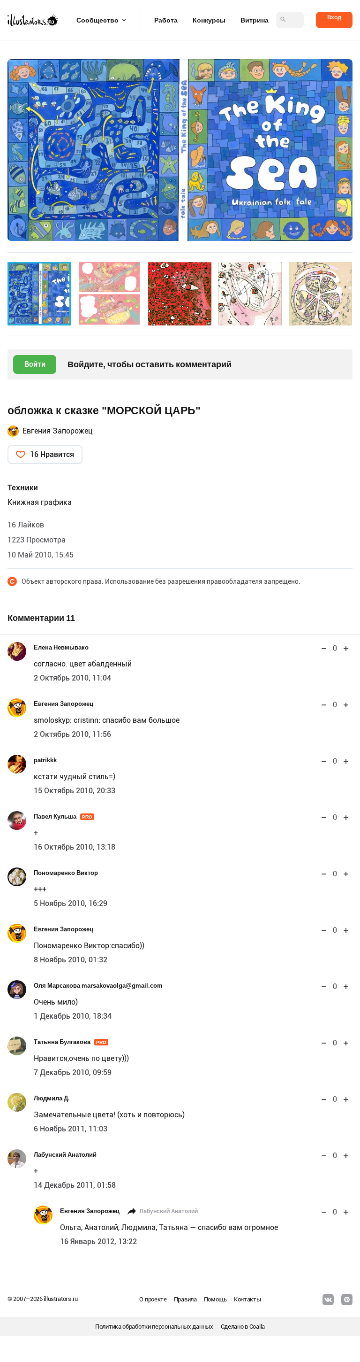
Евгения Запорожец (57, 430)
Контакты (247, 1299)
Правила (185, 1299)
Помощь (215, 1299)
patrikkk (45, 760)
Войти (34, 364)
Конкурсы (209, 20)
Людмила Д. (52, 1098)
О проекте (152, 1299)
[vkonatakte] (328, 1299)
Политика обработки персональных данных (154, 1326)
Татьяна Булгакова (70, 1041)
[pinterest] (346, 1299)
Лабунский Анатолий (65, 1154)
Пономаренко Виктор (66, 872)
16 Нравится (52, 454)
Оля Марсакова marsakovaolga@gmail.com (98, 985)
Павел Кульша (63, 816)
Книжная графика (40, 502)
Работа (166, 20)
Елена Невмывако (61, 647)
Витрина (254, 20)
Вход (334, 17)
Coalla (257, 1326)
